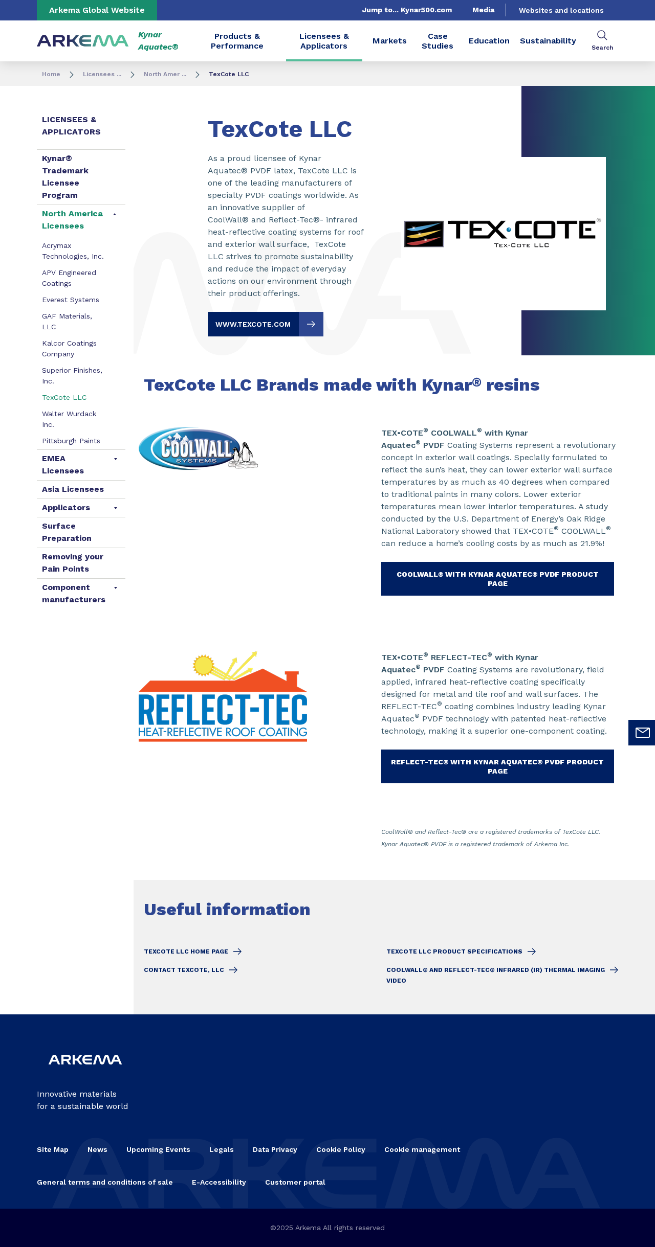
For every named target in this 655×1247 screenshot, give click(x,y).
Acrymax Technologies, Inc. (73, 250)
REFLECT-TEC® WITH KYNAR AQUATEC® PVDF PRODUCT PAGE (497, 766)
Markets (390, 41)
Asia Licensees (73, 489)
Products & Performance (237, 41)
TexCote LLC (64, 397)
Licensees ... (102, 74)
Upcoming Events (158, 1149)
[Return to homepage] (83, 41)
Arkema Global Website (97, 10)
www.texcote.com (253, 324)
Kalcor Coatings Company (69, 348)
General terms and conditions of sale (105, 1182)
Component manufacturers (73, 593)
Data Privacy (275, 1149)
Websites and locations (561, 10)
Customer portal (295, 1182)
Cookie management (422, 1149)
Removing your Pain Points (72, 563)
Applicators (66, 507)
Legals (221, 1149)
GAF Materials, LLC (67, 321)
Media (483, 10)
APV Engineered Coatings (69, 277)
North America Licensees (72, 220)
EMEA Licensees (63, 464)
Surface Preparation (67, 532)
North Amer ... (165, 74)
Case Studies (437, 41)
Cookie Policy (340, 1149)
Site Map (53, 1149)
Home (51, 74)
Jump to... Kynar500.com (407, 10)
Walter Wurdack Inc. (69, 419)
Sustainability (548, 41)
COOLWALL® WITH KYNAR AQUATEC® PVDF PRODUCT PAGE (498, 578)
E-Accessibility (219, 1182)
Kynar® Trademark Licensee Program (65, 176)
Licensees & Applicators (324, 41)
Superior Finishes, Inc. (72, 375)
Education (489, 41)
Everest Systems (70, 300)
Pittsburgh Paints (71, 441)
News (97, 1149)
